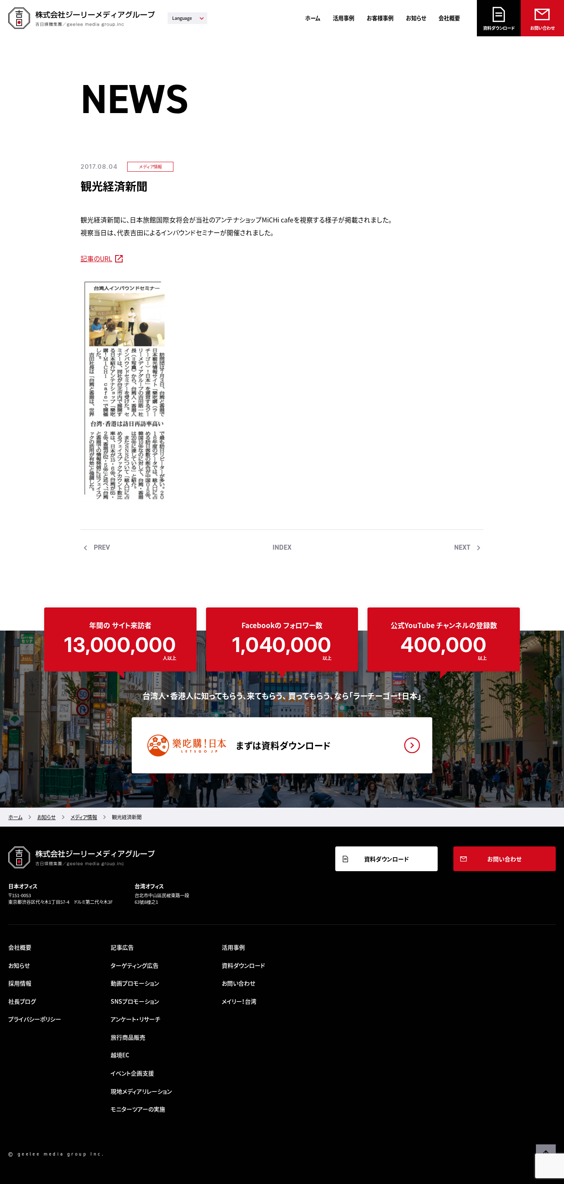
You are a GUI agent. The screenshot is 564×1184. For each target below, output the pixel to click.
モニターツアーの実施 (138, 1109)
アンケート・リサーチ (135, 1019)
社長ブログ (22, 1001)
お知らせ (416, 18)
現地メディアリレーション (141, 1091)
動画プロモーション (135, 983)
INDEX (282, 547)
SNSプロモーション (135, 1001)
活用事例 (343, 18)
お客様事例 (380, 18)
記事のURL (96, 258)
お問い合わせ (542, 28)
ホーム (312, 18)
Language (182, 18)
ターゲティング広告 (135, 965)
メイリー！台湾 (239, 1001)
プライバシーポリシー (34, 1019)
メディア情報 (150, 166)
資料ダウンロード (499, 28)
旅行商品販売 (128, 1037)
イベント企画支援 (132, 1073)
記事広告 (122, 947)
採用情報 (19, 983)
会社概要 (449, 18)
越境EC (120, 1055)
